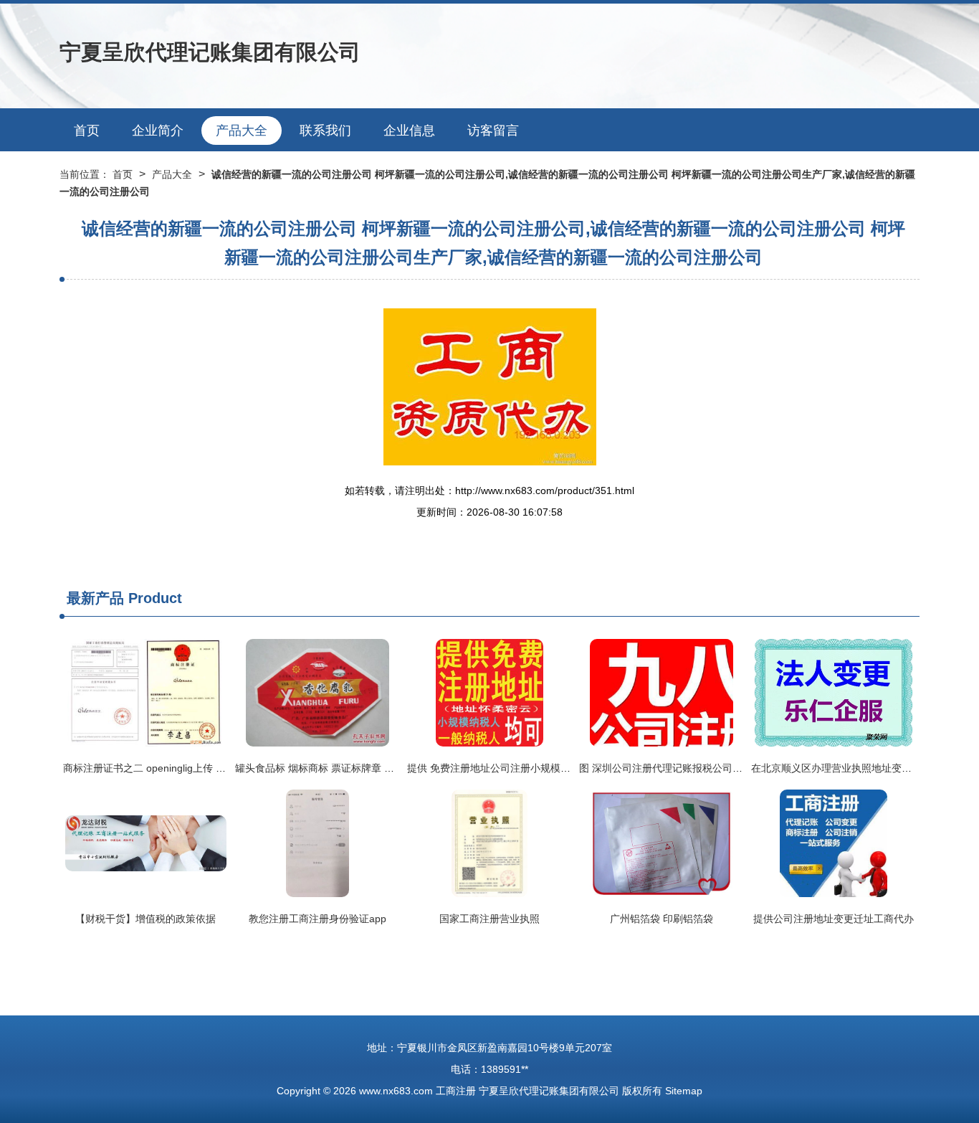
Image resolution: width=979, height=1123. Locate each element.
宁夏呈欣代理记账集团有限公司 (209, 52)
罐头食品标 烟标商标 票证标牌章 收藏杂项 (329, 768)
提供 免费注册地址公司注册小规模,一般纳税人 (510, 768)
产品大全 (241, 130)
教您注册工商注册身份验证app (317, 918)
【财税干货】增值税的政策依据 (145, 918)
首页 (87, 130)
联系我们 (325, 130)
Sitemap (683, 1090)
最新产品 (95, 598)
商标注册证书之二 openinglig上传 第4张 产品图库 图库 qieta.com (209, 768)
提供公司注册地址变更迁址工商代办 (833, 918)
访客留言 (493, 130)
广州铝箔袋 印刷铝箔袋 (661, 918)
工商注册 (456, 1090)
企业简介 (157, 130)
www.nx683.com (396, 1090)
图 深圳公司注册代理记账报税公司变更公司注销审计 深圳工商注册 (727, 768)
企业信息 (409, 130)
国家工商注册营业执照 (489, 918)
